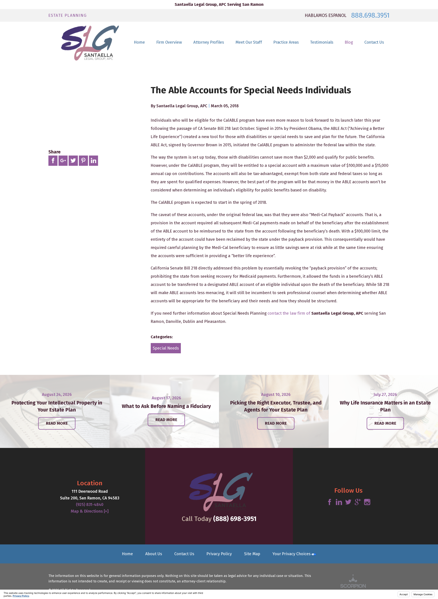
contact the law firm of (289, 313)
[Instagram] (367, 502)
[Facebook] (329, 502)
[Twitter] (348, 502)
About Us (153, 553)
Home (127, 553)
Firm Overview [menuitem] (169, 42)
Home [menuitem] (139, 42)
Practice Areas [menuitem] (286, 42)
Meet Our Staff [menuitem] (248, 42)
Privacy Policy (219, 553)
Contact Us (184, 553)
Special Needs (166, 348)
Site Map (252, 553)
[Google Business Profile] (358, 502)
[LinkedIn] (339, 502)
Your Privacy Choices (292, 553)
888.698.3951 (370, 15)
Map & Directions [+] (89, 511)
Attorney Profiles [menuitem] (208, 42)
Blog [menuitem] (349, 42)
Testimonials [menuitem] (321, 42)
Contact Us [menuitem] (374, 42)
